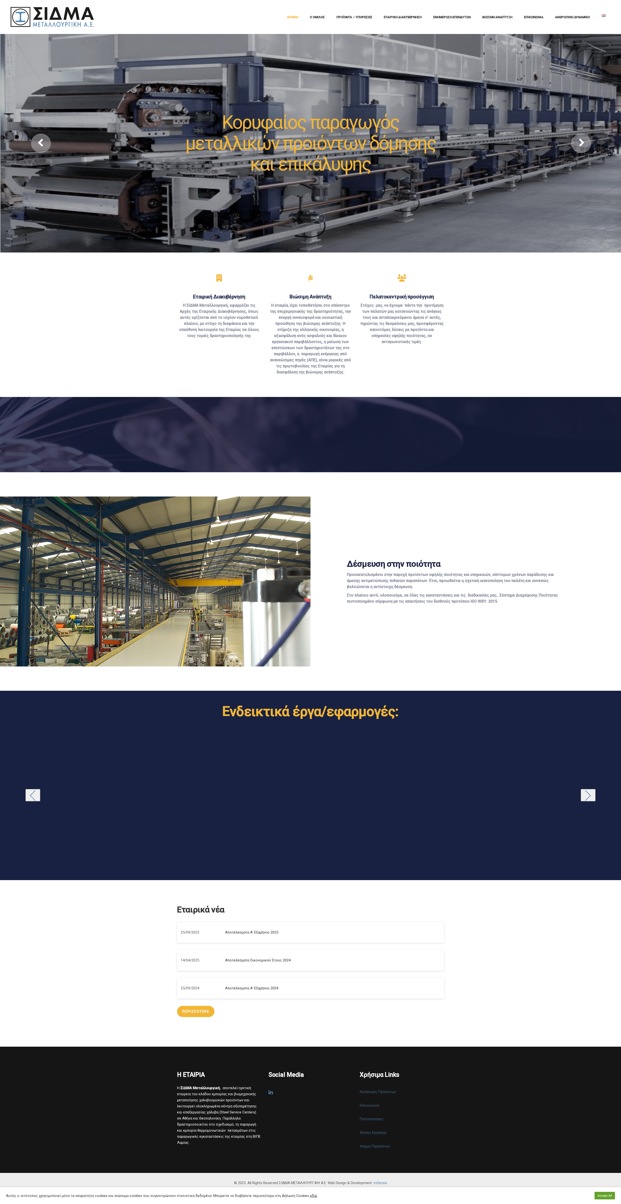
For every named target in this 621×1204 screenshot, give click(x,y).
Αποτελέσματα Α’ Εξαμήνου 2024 (251, 988)
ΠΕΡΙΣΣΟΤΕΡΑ (195, 1011)
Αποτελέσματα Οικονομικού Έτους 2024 (258, 960)
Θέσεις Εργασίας (373, 1132)
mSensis (380, 1183)
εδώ (313, 1196)
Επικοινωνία (369, 1105)
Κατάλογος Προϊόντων (378, 1092)
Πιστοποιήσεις (372, 1119)
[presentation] (32, 795)
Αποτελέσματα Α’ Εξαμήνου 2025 (251, 932)
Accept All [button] (604, 1195)
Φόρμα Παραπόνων (375, 1146)
